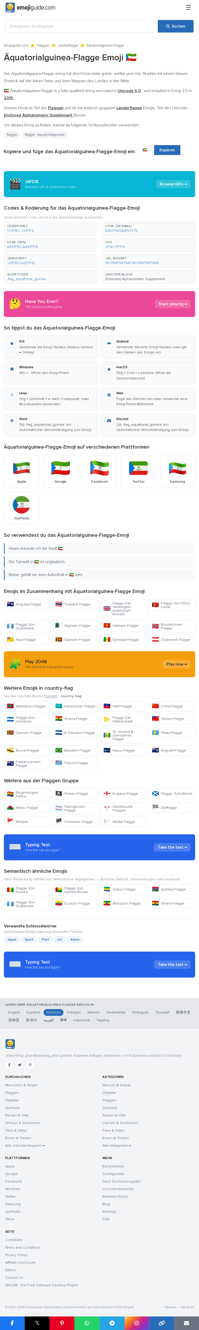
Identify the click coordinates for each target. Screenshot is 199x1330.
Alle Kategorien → (117, 1145)
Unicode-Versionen (118, 1189)
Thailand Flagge (72, 604)
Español (33, 1012)
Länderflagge (68, 45)
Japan (11, 940)
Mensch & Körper (117, 1085)
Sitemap (170, 1307)
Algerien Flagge (72, 625)
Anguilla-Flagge (24, 604)
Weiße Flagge (119, 821)
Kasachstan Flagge (75, 706)
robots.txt (187, 1307)
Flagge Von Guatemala (21, 626)
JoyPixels (12, 1211)
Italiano (94, 1012)
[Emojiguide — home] (30, 8)
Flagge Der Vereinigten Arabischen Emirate (117, 608)
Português (140, 1012)
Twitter (10, 1196)
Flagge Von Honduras (21, 719)
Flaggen (43, 45)
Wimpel (17, 821)
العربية (49, 1020)
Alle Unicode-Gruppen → (25, 1145)
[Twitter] (20, 1065)
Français (74, 1012)
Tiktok (10, 1219)
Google (11, 1174)
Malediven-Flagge (26, 706)
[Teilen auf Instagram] (136, 1323)
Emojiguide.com (16, 45)
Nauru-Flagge (119, 750)
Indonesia (81, 1020)
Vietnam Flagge (120, 625)
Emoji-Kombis (113, 1166)
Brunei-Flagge (23, 750)
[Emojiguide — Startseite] (10, 1044)
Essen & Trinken (18, 1138)
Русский (162, 1012)
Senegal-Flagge (121, 639)
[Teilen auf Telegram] (112, 1323)
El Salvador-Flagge (75, 732)
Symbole (12, 1108)
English (14, 1012)
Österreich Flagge (171, 639)
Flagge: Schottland (172, 793)
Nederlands (115, 1012)
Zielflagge (164, 807)
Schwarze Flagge (74, 821)
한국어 (31, 1020)
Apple (10, 1166)
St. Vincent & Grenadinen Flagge (118, 735)
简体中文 (183, 1012)
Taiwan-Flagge (168, 718)
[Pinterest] (30, 1065)
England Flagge (120, 793)
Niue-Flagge (21, 639)
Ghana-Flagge (71, 718)
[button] (50, 228)
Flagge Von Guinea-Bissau (71, 890)
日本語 (13, 1020)
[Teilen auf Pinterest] (61, 1323)
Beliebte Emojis (115, 1196)
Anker (75, 940)
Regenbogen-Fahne (23, 794)
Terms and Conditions (23, 1247)
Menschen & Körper (21, 1085)
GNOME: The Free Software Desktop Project (41, 1285)
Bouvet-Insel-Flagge (167, 626)
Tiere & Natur (16, 1130)
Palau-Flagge (167, 732)
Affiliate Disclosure (20, 1262)
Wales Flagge (22, 807)
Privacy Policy (16, 1255)
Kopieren (167, 150)
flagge (12, 134)
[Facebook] (9, 1065)
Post (45, 940)
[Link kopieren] (161, 1323)
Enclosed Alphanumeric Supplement (135, 279)
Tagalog (102, 1020)
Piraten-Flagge (71, 793)
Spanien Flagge (72, 639)
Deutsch (53, 1012)
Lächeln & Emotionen (120, 1123)
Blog (106, 1204)
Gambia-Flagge (169, 889)
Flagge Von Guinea (21, 890)
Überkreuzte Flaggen (118, 808)
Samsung (12, 1204)
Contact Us (14, 1277)
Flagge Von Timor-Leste (171, 605)
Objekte (11, 1100)
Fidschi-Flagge (71, 762)
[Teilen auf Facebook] (12, 1323)
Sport (29, 940)
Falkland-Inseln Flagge (23, 764)
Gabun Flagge (119, 889)
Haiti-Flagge (117, 706)
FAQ (106, 1219)
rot (60, 940)
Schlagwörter (113, 1174)
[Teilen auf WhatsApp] (86, 1323)
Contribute (14, 1240)
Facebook (13, 1181)
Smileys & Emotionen (22, 1123)
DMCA (10, 1270)
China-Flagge (167, 706)
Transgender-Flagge (70, 808)
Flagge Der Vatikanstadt (117, 719)
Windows (12, 1189)
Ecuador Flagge (72, 903)
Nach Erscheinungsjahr (121, 1181)
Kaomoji (109, 1211)
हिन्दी (63, 1020)
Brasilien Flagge (73, 750)
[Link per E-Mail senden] (186, 1323)
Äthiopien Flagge (122, 903)
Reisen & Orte (17, 1115)
